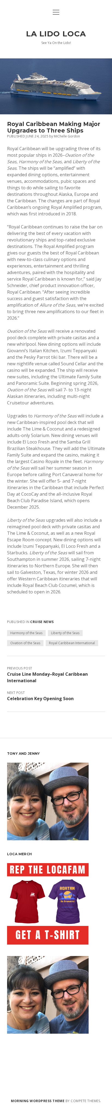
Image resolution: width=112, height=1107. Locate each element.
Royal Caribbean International (72, 643)
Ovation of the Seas (25, 643)
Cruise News (42, 621)
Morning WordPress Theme (37, 1101)
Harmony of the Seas (26, 633)
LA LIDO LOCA (56, 33)
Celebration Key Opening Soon (40, 699)
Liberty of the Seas (65, 633)
